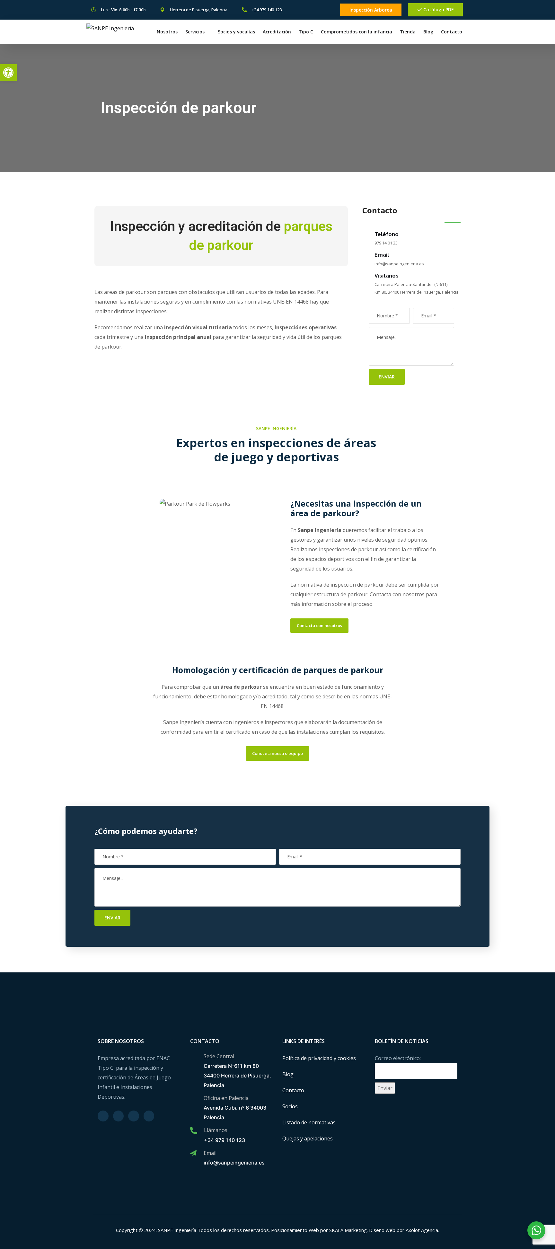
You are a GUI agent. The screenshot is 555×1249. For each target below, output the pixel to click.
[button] (8, 72)
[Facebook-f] (311, 10)
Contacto (451, 32)
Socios (290, 1106)
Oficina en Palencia (226, 1098)
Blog (428, 32)
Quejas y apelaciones (307, 1138)
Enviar (387, 377)
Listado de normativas (309, 1122)
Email (210, 1152)
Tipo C (306, 32)
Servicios (195, 32)
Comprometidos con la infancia (356, 32)
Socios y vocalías (236, 32)
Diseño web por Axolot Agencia (403, 1230)
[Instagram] (301, 10)
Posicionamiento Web (295, 1230)
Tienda (408, 32)
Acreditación (277, 32)
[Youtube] (332, 10)
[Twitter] (321, 10)
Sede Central (219, 1056)
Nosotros (167, 32)
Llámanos (215, 1130)
